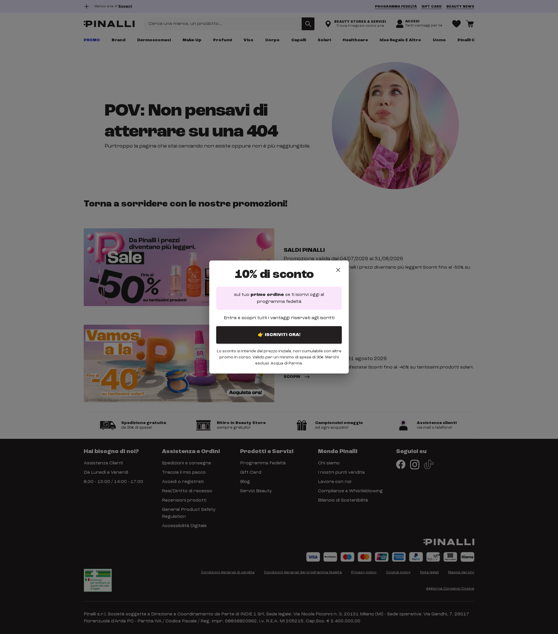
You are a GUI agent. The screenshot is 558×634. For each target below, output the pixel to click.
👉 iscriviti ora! (279, 335)
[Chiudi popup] (338, 270)
